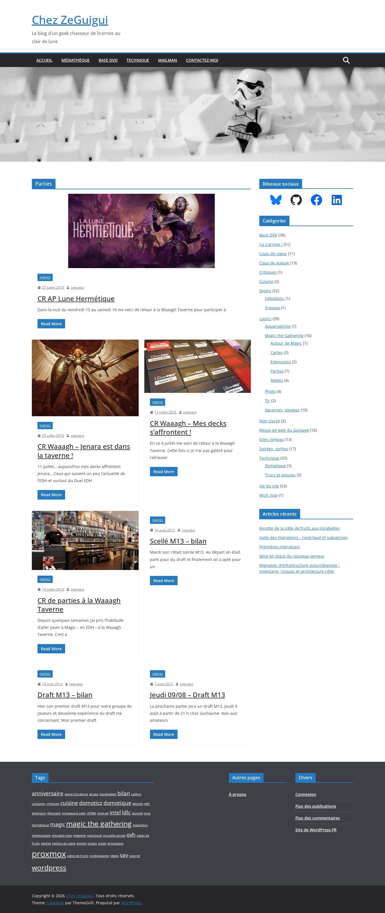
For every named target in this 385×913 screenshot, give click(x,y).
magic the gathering (99, 823)
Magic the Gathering (284, 335)
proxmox (49, 853)
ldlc (126, 812)
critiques (53, 804)
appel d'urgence (76, 794)
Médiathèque (75, 60)
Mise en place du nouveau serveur (292, 556)
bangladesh (107, 794)
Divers (265, 290)
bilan (124, 793)
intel (115, 812)
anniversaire (47, 793)
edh (147, 804)
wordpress (49, 867)
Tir (267, 400)
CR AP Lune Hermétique (76, 298)
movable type (62, 836)
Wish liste (268, 495)
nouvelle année (114, 836)
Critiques (267, 272)
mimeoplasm (41, 836)
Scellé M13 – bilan (178, 540)
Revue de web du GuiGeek (284, 430)
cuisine (69, 803)
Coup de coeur (273, 253)
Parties (45, 277)
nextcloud (94, 836)
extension (39, 813)
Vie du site (269, 486)
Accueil (44, 60)
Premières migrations (279, 546)
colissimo (38, 804)
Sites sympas (271, 439)
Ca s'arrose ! (270, 244)
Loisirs (265, 318)
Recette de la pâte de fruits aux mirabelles (299, 528)
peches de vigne (64, 843)
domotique (117, 803)
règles (114, 856)
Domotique (275, 465)
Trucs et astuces (280, 475)
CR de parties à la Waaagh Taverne (79, 605)
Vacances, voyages (282, 410)
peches (46, 843)
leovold (137, 813)
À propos (237, 794)
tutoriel (134, 856)
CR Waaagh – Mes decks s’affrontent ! (188, 427)
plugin (92, 843)
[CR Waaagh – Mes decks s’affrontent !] (197, 366)
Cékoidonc (274, 298)
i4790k (91, 813)
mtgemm (79, 836)
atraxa (93, 794)
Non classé (269, 421)
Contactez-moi (202, 60)
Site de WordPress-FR (316, 829)
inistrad (103, 813)
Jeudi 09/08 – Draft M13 (187, 694)
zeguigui (77, 287)
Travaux (272, 307)
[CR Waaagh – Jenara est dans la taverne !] (85, 378)
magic (57, 824)
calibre (136, 794)
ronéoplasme (99, 856)
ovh (131, 834)
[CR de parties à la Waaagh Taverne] (85, 540)
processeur (115, 843)
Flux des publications (315, 806)
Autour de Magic (286, 343)
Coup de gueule (274, 263)
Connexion (305, 794)
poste (102, 843)
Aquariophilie (278, 326)
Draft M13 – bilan (64, 694)
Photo (270, 391)
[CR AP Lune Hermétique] (141, 231)
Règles (277, 380)
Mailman (167, 60)
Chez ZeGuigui (70, 19)
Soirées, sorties (273, 448)
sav (124, 855)
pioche (82, 843)
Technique (138, 60)
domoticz (90, 803)
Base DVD (108, 60)
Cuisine (266, 281)
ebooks (137, 804)
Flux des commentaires (317, 818)
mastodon (140, 825)
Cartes (277, 352)
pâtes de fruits (77, 856)
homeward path (74, 813)
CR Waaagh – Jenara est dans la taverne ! (83, 451)
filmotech (54, 813)
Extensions (281, 361)
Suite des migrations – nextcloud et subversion (303, 537)
